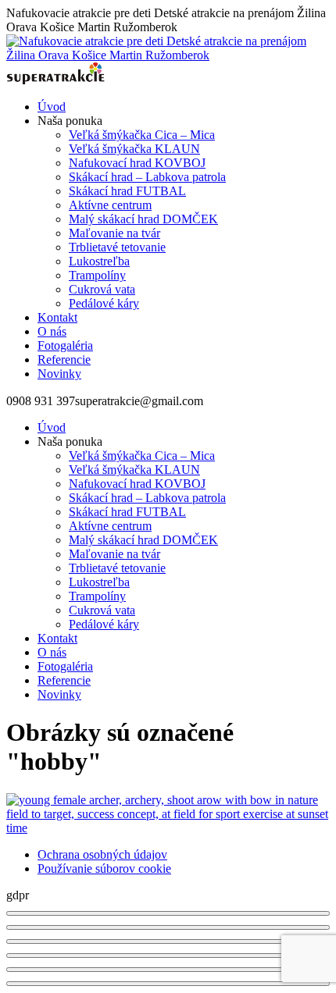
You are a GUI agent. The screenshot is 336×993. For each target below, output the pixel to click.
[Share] (168, 927)
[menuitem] (52, 106)
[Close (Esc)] (168, 913)
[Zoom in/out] (168, 955)
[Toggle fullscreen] (168, 941)
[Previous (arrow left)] (168, 969)
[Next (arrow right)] (168, 983)
